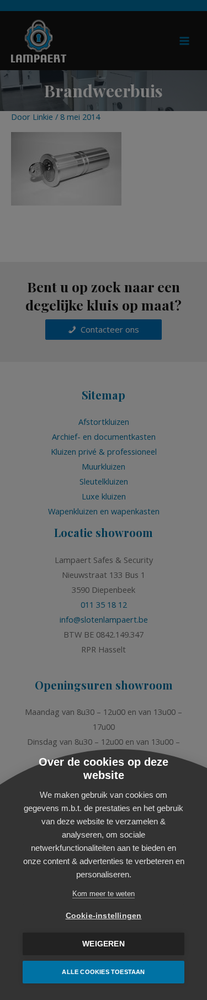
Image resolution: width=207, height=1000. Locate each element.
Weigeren (103, 944)
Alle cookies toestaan (103, 972)
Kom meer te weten (103, 894)
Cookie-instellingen (104, 916)
